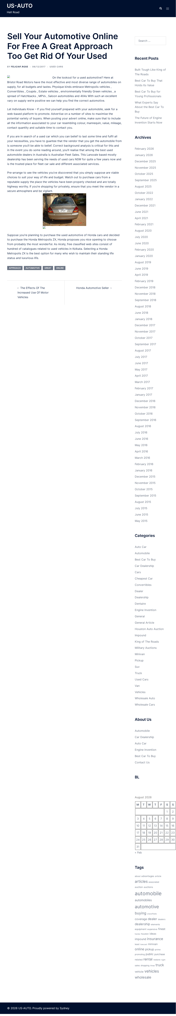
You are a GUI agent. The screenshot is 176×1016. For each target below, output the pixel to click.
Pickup (139, 660)
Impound (140, 635)
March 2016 (142, 457)
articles (141, 881)
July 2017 (141, 357)
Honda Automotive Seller (92, 288)
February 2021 (144, 224)
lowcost (143, 944)
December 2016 (145, 401)
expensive (152, 929)
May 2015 (141, 521)
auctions (148, 887)
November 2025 (145, 167)
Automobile (142, 553)
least (137, 944)
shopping (145, 965)
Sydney (64, 1008)
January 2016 (143, 470)
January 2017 (143, 394)
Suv (137, 666)
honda (137, 934)
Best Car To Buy (145, 559)
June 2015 (141, 514)
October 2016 (144, 413)
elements (155, 924)
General (140, 616)
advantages (147, 876)
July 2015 (141, 508)
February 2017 (144, 388)
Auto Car (140, 547)
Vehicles (140, 692)
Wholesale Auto (145, 698)
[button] (160, 8)
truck (160, 965)
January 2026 (144, 155)
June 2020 (142, 243)
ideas (153, 933)
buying (140, 913)
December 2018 (145, 287)
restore (156, 959)
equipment (140, 929)
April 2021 (141, 218)
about (137, 876)
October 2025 (144, 173)
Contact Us (142, 762)
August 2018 (143, 306)
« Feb (138, 852)
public (150, 954)
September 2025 (146, 180)
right (163, 960)
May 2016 (141, 445)
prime (158, 949)
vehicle (139, 971)
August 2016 (143, 426)
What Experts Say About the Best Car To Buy (149, 107)
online (60, 268)
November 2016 (145, 407)
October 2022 (144, 192)
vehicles (151, 971)
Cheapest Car (144, 578)
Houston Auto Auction (149, 629)
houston (145, 934)
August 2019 (143, 262)
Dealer (139, 591)
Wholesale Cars (145, 704)
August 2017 (143, 350)
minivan (153, 944)
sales (137, 965)
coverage (141, 919)
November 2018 (145, 293)
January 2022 (144, 199)
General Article (144, 622)
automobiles (143, 900)
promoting (140, 954)
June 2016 (141, 438)
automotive (33, 268)
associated (154, 882)
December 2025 (145, 161)
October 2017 (143, 338)
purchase (159, 954)
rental (147, 959)
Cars (138, 572)
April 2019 (141, 274)
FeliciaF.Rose (19, 66)
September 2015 (145, 495)
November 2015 (145, 483)
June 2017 (141, 363)
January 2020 (144, 256)
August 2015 (143, 502)
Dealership (142, 597)
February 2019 (144, 281)
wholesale (143, 977)
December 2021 (145, 205)
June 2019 (141, 268)
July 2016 (141, 432)
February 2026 (144, 148)
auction (139, 887)
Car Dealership (144, 566)
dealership (142, 924)
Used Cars (56, 66)
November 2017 (145, 331)
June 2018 (141, 312)
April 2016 (141, 451)
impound (140, 939)
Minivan (140, 654)
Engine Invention (145, 610)
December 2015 (145, 476)
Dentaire (140, 603)
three (152, 966)
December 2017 (145, 325)
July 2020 (141, 237)
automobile (148, 893)
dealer (152, 919)
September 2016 (145, 420)
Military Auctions (146, 647)
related (139, 959)
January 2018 (143, 319)
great (47, 268)
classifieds (152, 914)
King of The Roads (147, 641)
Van (137, 685)
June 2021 (141, 211)
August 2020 (143, 230)
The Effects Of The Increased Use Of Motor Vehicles (33, 292)
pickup (149, 949)
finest (161, 929)
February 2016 (144, 464)
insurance (155, 939)
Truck (138, 673)
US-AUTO (20, 5)
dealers (161, 919)
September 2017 (145, 344)
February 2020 (144, 249)
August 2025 (143, 186)
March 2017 (142, 382)
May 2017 (141, 369)
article (158, 876)
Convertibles (143, 585)
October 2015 (144, 489)
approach (15, 268)
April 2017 (141, 375)
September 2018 (145, 300)
